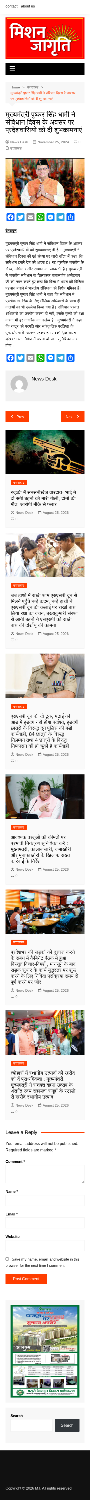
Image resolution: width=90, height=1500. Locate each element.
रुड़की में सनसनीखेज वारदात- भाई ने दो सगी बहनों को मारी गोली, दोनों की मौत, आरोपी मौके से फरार (43, 498)
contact (12, 6)
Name (12, 1191)
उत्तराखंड (16, 148)
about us (28, 6)
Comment (15, 1161)
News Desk (19, 142)
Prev (20, 417)
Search (16, 1416)
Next (70, 417)
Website (13, 1236)
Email (12, 1214)
